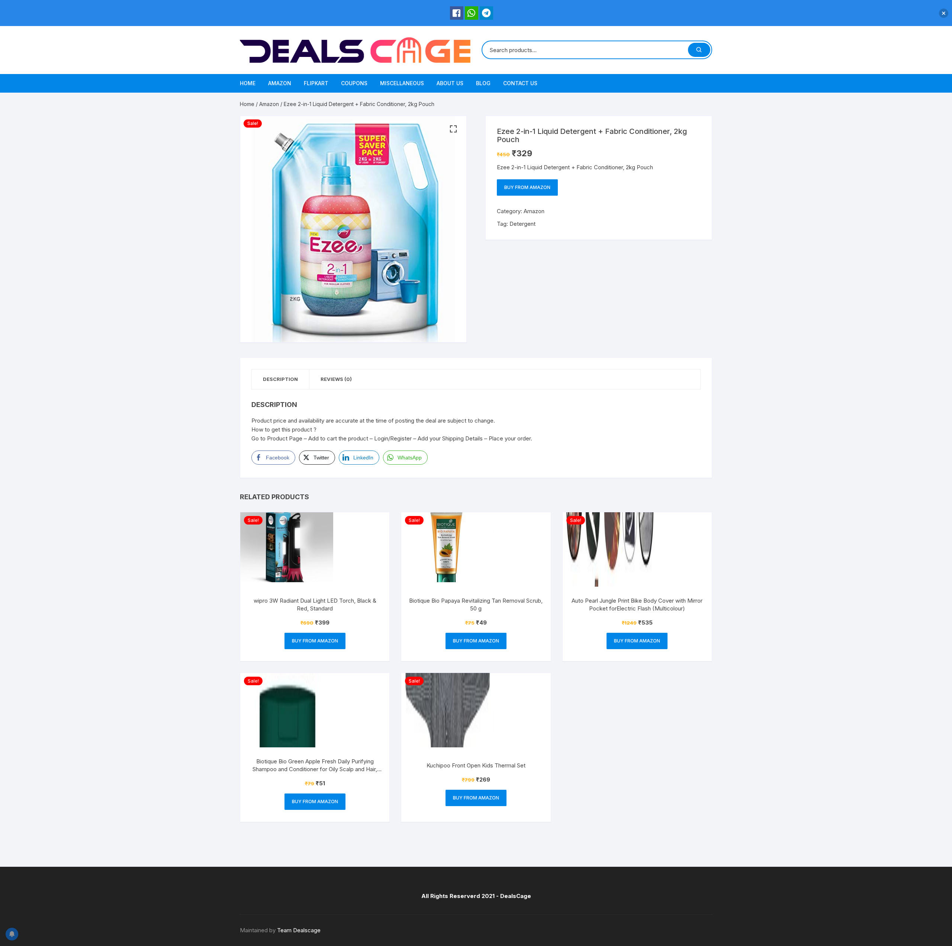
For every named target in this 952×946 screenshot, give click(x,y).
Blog (483, 83)
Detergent (522, 223)
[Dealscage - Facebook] (456, 13)
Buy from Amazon (527, 187)
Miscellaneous (402, 83)
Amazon (279, 83)
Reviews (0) (336, 379)
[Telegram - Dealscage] (486, 13)
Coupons (354, 83)
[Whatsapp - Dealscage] (471, 13)
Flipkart (316, 83)
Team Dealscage (299, 930)
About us (450, 83)
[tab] (280, 379)
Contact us (520, 83)
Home (247, 83)
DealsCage (515, 895)
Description (280, 379)
